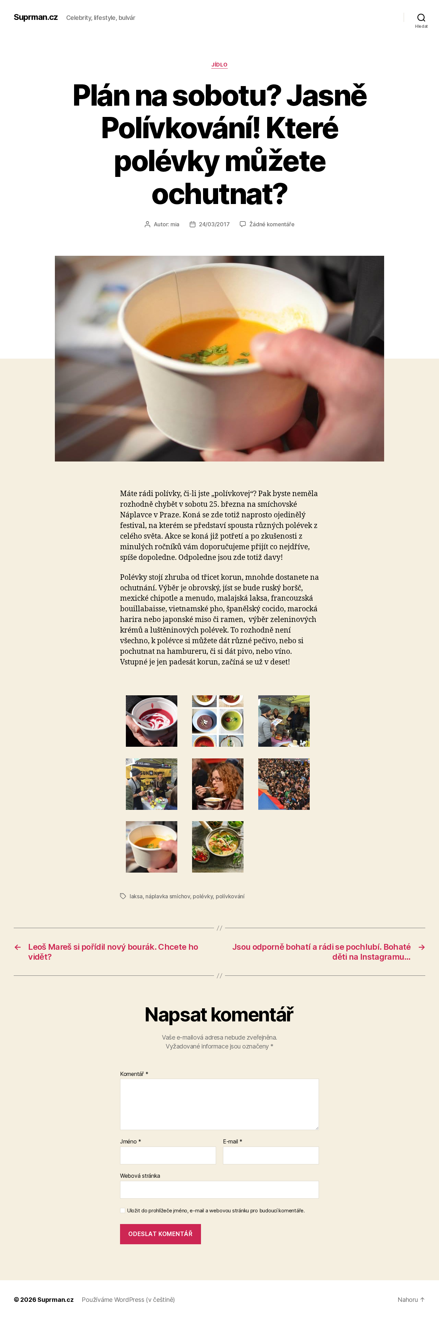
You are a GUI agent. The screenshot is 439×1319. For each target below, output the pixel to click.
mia (174, 224)
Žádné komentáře (271, 224)
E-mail (232, 1142)
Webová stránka (140, 1175)
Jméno (130, 1142)
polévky (203, 896)
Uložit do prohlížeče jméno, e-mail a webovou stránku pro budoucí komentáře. (216, 1211)
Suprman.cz (36, 17)
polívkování (230, 896)
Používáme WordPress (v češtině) (128, 1299)
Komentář (134, 1074)
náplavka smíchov (167, 896)
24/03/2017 (214, 224)
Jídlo (219, 65)
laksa (136, 896)
